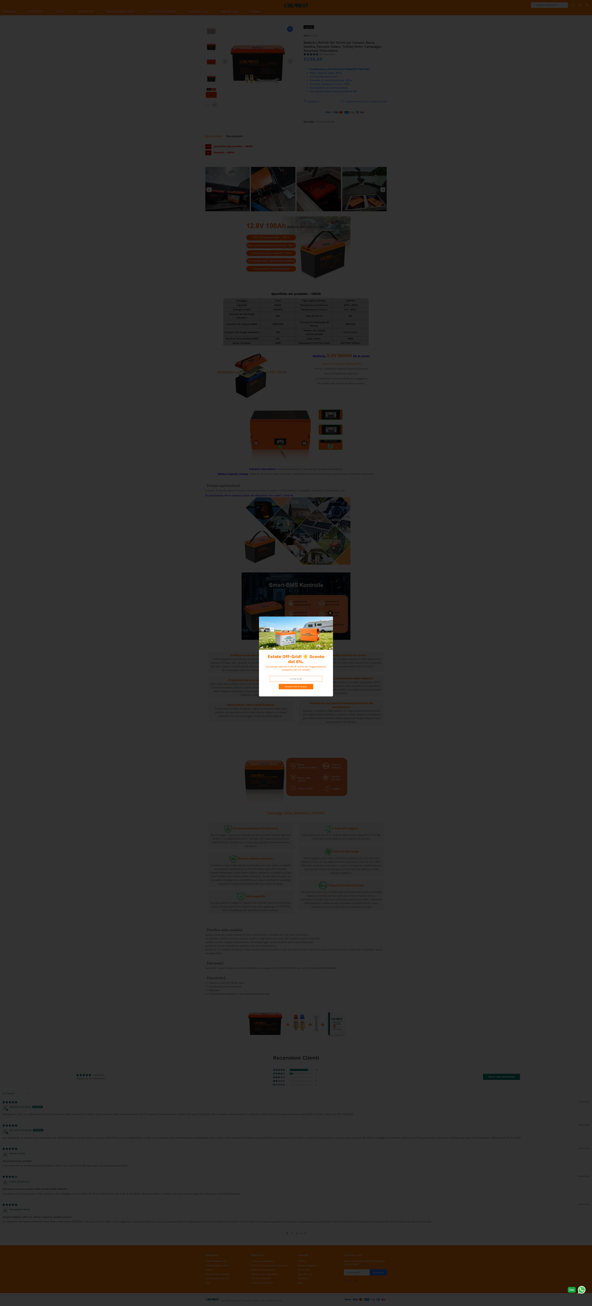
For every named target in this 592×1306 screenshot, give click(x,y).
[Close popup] (330, 613)
